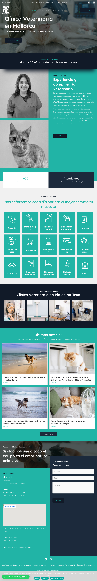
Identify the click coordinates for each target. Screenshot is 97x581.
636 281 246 (12, 541)
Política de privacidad (40, 565)
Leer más (5, 382)
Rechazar (45, 578)
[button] (87, 10)
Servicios (55, 10)
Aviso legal (69, 565)
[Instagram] (94, 2)
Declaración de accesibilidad (84, 565)
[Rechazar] (95, 576)
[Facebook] (89, 2)
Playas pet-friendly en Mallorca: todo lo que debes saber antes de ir (24, 422)
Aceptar (36, 578)
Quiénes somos (44, 10)
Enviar (58, 500)
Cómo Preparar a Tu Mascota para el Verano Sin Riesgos (68, 422)
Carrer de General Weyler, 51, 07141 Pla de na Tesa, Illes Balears (48, 2)
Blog (63, 10)
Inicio (34, 10)
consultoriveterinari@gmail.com (19, 547)
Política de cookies (56, 565)
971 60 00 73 (14, 538)
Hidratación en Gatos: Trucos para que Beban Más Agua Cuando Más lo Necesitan (71, 378)
